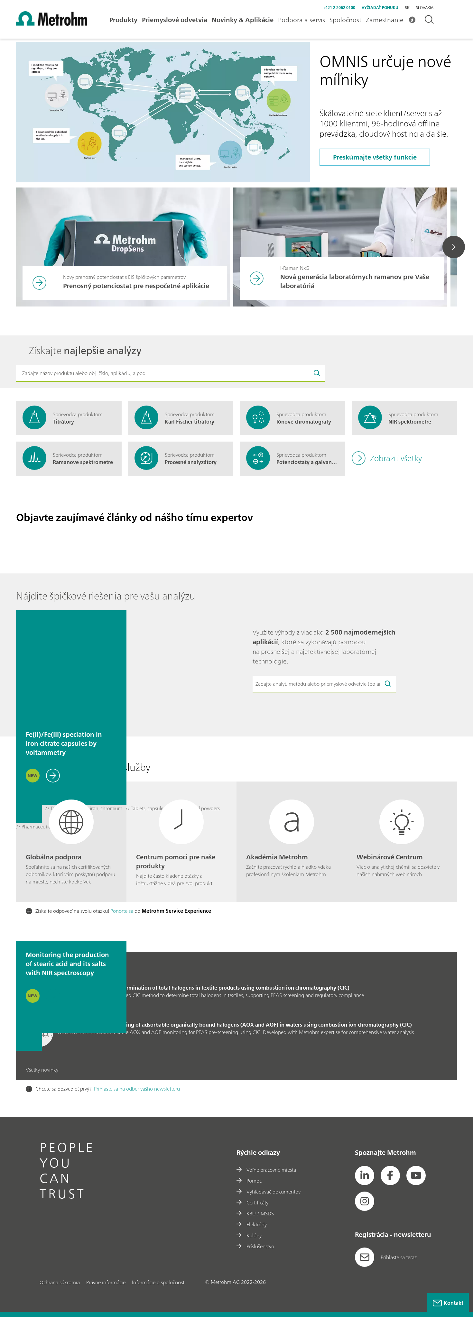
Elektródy (256, 1224)
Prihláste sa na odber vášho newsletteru (137, 1088)
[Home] (51, 23)
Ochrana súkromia (60, 1282)
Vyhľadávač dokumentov (273, 1191)
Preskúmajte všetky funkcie (375, 157)
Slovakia (424, 8)
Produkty (123, 19)
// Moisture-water (64, 1037)
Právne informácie (105, 1282)
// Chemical (98, 1037)
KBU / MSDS (260, 1213)
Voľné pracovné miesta (271, 1170)
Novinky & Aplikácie (243, 19)
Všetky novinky (42, 1070)
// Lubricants (128, 1037)
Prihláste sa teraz (399, 1257)
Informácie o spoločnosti (159, 1282)
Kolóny (254, 1235)
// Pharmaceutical (35, 827)
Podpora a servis (301, 19)
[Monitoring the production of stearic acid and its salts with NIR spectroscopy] (71, 885)
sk (407, 7)
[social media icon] (364, 1175)
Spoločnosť (345, 19)
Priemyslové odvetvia (174, 19)
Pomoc (254, 1180)
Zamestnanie (384, 19)
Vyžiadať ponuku (380, 7)
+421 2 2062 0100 (339, 7)
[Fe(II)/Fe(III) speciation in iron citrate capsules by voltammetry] (71, 665)
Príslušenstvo (260, 1246)
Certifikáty (257, 1202)
